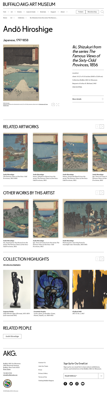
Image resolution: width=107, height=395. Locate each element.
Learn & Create (30, 12)
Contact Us (42, 362)
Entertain (43, 12)
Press (40, 369)
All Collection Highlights (12, 265)
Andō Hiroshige (28, 28)
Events (19, 12)
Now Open (6, 369)
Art (12, 12)
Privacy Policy (43, 373)
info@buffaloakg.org (10, 375)
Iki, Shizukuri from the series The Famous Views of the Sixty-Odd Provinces (43, 17)
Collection (21, 17)
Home (5, 17)
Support (53, 12)
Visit (4, 12)
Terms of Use (42, 377)
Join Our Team (43, 366)
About (63, 12)
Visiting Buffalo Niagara (46, 380)
